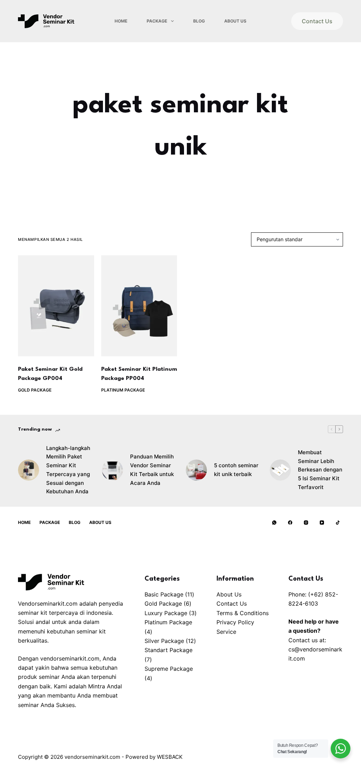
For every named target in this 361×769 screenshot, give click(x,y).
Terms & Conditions (242, 613)
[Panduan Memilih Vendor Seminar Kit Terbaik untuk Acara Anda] (112, 470)
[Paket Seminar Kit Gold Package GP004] (56, 305)
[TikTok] (337, 522)
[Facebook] (290, 522)
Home (121, 21)
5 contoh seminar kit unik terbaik (236, 469)
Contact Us (317, 21)
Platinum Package (123, 390)
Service (226, 631)
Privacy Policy (235, 622)
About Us (235, 21)
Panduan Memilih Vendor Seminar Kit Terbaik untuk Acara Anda (152, 469)
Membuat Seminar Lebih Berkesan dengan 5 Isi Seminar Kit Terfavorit (320, 469)
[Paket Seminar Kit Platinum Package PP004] (139, 305)
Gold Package (34, 390)
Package (157, 21)
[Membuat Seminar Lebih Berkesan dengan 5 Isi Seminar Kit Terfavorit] (280, 470)
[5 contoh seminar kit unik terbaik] (196, 470)
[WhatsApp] (274, 522)
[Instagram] (306, 522)
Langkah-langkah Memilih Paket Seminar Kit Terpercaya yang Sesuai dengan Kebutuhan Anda (68, 470)
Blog (199, 21)
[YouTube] (322, 522)
